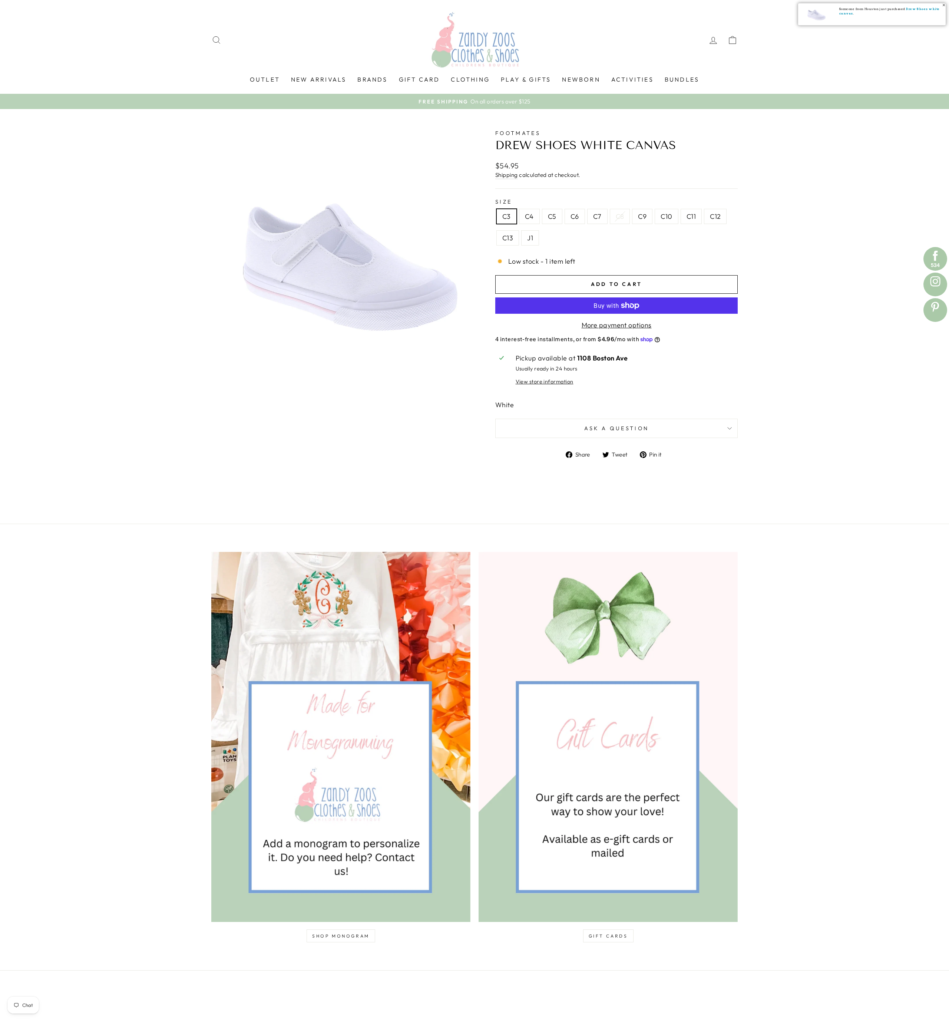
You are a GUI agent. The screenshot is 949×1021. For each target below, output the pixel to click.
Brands (372, 79)
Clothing (470, 79)
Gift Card (419, 79)
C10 (666, 216)
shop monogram (341, 936)
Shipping (506, 174)
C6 (575, 216)
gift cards (608, 936)
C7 (597, 216)
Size (503, 201)
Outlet (265, 79)
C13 (507, 238)
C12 (715, 216)
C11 (691, 216)
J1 (530, 238)
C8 (620, 216)
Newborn (581, 79)
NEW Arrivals (318, 79)
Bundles (682, 79)
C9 (642, 216)
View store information (544, 381)
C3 (506, 216)
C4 (529, 216)
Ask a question (616, 428)
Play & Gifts (526, 79)
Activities (632, 79)
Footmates (517, 133)
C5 (552, 216)
